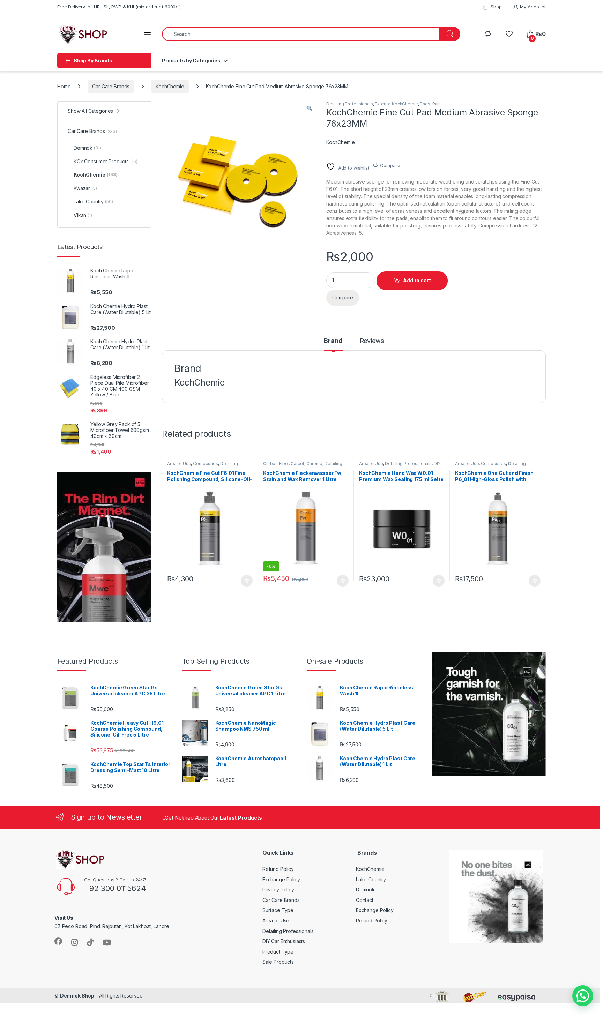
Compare (390, 165)
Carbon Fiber (276, 463)
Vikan (83, 215)
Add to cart (417, 280)
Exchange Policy (281, 879)
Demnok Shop (77, 996)
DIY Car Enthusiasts (283, 941)
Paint (437, 103)
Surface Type (277, 910)
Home (63, 86)
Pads (425, 103)
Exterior (382, 103)
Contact (364, 900)
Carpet (297, 463)
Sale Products (278, 962)
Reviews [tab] (372, 341)
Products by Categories (191, 61)
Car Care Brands (110, 86)
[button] (309, 108)
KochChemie (170, 86)
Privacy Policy (278, 889)
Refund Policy (278, 869)
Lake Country (93, 201)
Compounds (205, 463)
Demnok (87, 148)
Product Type (277, 952)
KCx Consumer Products (105, 161)
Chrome (314, 463)
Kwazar (85, 188)
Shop (496, 6)
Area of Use (179, 463)
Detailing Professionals (349, 103)
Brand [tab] (333, 341)
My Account (533, 6)
